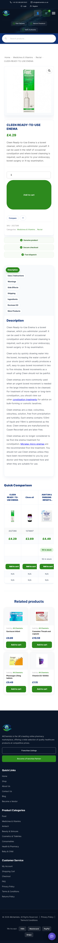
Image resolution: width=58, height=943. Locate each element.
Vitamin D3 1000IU (40, 676)
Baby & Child (7, 851)
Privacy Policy (8, 886)
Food (4, 816)
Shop (4, 781)
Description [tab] (13, 270)
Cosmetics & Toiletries (11, 836)
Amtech (5, 826)
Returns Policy (8, 896)
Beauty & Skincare (10, 831)
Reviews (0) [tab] (13, 305)
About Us (6, 786)
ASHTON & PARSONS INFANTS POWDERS (47, 497)
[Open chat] (52, 936)
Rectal (38, 57)
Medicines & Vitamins (23, 57)
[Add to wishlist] (23, 217)
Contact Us (7, 791)
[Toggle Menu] (53, 13)
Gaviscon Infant (13, 631)
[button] (49, 70)
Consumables (8, 841)
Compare (12, 218)
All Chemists (18, 628)
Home (7, 57)
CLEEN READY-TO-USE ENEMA (12, 497)
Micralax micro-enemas (32, 444)
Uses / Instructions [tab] (16, 276)
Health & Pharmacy (10, 846)
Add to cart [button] (14, 566)
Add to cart (28, 195)
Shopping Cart (8, 871)
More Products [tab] (14, 311)
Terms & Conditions (10, 891)
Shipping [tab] (11, 293)
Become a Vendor (10, 801)
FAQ (4, 881)
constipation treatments (25, 399)
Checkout (6, 876)
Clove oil (29, 497)
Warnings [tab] (12, 281)
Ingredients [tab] (13, 299)
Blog (4, 796)
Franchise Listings (29, 750)
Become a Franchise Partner (29, 759)
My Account (7, 866)
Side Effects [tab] (13, 287)
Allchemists (15, 917)
